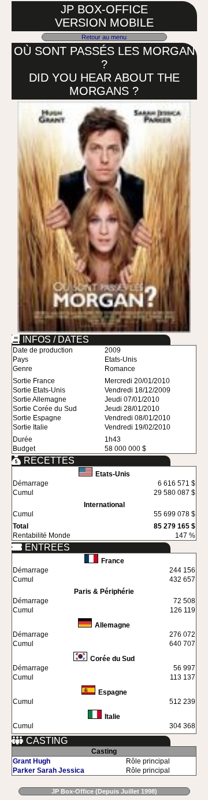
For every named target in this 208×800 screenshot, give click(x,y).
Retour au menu (104, 37)
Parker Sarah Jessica (48, 770)
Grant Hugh (31, 761)
